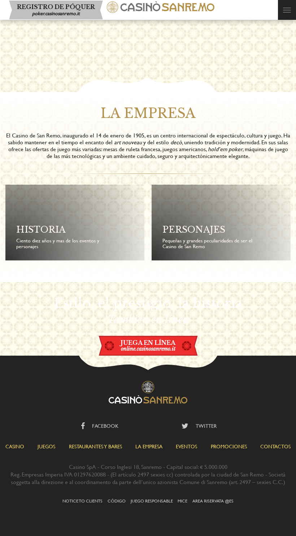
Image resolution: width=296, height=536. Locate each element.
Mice (182, 500)
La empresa (148, 446)
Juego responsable (152, 500)
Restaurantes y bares (95, 446)
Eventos (186, 446)
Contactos (275, 446)
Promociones (229, 446)
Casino (14, 446)
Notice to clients (82, 500)
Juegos (46, 446)
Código (117, 500)
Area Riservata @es (213, 500)
